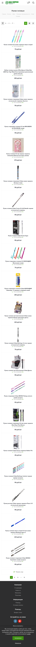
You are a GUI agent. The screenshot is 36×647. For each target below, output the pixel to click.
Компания (18, 585)
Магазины (18, 593)
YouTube (19, 621)
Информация (18, 599)
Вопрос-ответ (18, 612)
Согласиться (18, 638)
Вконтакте (15, 621)
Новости (18, 590)
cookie (28, 634)
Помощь (18, 602)
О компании (18, 588)
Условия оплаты (18, 605)
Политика (18, 595)
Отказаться (18, 643)
